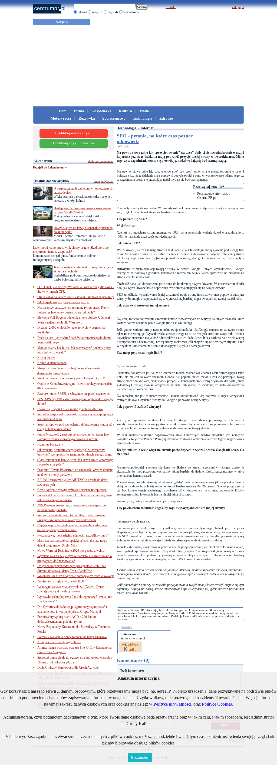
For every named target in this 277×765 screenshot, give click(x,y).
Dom (63, 111)
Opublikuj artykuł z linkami (73, 143)
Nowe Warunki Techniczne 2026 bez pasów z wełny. (71, 550)
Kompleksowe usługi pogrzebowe (59, 642)
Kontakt (171, 7)
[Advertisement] (138, 65)
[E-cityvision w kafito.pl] (131, 643)
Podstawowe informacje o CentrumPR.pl (213, 196)
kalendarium (131, 12)
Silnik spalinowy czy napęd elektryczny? (63, 302)
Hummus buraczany (50, 444)
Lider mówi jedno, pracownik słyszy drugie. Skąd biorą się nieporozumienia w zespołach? (70, 250)
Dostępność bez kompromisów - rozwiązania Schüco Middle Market (82, 210)
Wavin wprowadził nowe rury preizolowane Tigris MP (72, 378)
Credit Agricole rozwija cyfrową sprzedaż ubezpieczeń (72, 490)
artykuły (113, 12)
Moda (144, 111)
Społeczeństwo (114, 118)
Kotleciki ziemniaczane (52, 363)
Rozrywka (86, 118)
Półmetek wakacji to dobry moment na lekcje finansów (72, 637)
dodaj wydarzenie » (100, 161)
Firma (79, 111)
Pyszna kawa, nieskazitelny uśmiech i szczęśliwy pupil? (72, 535)
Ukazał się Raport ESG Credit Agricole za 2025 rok (70, 409)
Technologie (142, 118)
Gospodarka (101, 111)
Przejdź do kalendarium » (50, 167)
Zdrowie (166, 118)
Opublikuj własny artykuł (74, 133)
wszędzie (97, 12)
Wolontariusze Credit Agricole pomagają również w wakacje (75, 576)
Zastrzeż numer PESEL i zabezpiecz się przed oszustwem (73, 394)
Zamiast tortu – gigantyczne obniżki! (60, 581)
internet (82, 12)
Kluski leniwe (46, 358)
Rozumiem (140, 757)
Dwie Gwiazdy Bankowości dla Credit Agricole (67, 667)
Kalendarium (43, 161)
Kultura (125, 111)
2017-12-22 (123, 146)
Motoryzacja (61, 118)
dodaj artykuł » (103, 181)
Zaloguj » (238, 7)
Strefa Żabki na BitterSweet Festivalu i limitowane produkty (75, 297)
